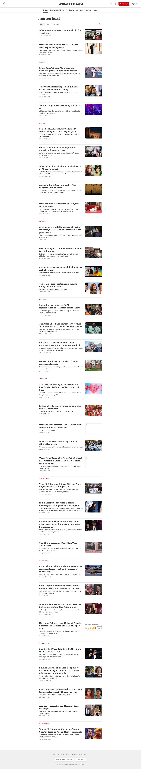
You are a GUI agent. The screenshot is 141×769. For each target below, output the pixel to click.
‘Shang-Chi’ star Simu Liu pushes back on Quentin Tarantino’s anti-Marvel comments (60, 730)
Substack (60, 765)
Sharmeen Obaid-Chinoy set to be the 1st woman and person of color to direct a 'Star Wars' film (61, 349)
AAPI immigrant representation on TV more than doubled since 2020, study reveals (60, 690)
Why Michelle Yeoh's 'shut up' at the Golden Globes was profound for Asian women (60, 605)
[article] (70, 34)
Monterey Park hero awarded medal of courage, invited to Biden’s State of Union (59, 549)
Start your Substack (65, 759)
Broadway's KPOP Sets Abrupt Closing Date (54, 695)
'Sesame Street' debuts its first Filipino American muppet (59, 273)
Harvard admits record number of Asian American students (58, 362)
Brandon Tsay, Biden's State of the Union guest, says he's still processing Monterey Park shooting (59, 524)
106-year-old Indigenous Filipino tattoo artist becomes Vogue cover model (61, 368)
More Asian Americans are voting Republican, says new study (61, 447)
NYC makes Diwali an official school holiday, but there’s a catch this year (59, 135)
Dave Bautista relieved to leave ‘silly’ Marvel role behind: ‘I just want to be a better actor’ (60, 632)
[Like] (40, 38)
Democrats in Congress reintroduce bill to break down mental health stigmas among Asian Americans (58, 210)
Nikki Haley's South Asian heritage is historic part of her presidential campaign (59, 504)
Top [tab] (48, 24)
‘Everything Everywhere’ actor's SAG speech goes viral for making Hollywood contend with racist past (61, 461)
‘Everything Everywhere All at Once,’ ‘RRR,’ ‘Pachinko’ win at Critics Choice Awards (60, 592)
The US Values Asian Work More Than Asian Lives (58, 544)
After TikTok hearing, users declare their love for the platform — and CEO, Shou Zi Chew (59, 387)
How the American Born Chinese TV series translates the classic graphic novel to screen (59, 655)
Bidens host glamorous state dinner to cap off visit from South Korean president (59, 312)
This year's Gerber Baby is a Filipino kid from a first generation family (59, 88)
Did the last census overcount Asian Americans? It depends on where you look (59, 343)
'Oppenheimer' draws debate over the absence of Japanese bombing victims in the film (60, 74)
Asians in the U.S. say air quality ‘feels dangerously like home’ (58, 186)
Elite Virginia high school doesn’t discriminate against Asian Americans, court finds (60, 236)
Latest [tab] (42, 24)
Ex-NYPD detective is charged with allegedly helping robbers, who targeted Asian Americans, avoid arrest (60, 173)
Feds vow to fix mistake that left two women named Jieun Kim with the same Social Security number (59, 490)
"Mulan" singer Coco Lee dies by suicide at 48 (59, 106)
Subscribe (124, 4)
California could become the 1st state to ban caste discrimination (56, 412)
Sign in (134, 4)
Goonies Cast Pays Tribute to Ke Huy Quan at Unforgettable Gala (60, 650)
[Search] (111, 4)
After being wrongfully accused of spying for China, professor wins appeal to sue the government (60, 230)
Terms (74, 754)
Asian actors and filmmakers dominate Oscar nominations (60, 574)
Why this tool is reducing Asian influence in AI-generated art (60, 167)
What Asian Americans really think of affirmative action (58, 442)
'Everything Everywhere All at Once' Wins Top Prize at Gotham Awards (58, 712)
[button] (45, 10)
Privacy (68, 754)
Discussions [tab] (55, 24)
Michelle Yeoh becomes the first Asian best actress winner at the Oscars (60, 426)
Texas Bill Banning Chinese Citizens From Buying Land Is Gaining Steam (60, 485)
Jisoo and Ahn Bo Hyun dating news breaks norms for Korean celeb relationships (61, 51)
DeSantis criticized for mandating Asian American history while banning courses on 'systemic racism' (59, 255)
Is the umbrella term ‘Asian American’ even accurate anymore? (60, 407)
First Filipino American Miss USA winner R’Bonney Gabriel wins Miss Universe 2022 (60, 587)
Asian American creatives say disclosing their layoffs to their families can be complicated (60, 531)
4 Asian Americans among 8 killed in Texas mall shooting (60, 268)
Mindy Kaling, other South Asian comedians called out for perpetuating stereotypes (59, 677)
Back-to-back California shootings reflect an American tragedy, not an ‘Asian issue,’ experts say (60, 569)
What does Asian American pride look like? (60, 30)
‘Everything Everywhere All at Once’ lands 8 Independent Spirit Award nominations (59, 736)
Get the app (80, 759)
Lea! (49, 35)
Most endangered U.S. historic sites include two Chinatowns (60, 249)
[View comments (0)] (54, 38)
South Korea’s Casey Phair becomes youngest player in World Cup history (58, 69)
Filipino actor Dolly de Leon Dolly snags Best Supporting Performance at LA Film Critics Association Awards (59, 670)
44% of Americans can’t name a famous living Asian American (58, 285)
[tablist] (49, 24)
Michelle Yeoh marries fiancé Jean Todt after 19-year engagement (58, 46)
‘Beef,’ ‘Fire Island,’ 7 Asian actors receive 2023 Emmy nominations (58, 93)
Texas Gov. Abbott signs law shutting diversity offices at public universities (59, 154)
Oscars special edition (47, 430)
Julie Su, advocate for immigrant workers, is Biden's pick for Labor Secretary (60, 467)
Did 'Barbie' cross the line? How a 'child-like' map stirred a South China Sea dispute (59, 112)
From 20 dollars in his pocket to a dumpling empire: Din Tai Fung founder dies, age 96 (60, 394)
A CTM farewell (44, 33)
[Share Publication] (116, 4)
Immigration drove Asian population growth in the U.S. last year (57, 148)
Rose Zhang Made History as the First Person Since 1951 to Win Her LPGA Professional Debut (60, 191)
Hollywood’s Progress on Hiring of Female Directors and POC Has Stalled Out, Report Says (60, 626)
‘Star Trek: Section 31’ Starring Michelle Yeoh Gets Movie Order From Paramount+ (59, 330)
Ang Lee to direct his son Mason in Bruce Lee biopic (59, 707)
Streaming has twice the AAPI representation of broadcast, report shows (59, 306)
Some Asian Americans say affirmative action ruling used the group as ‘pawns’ (58, 130)
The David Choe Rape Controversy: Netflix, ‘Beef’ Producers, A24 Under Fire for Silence (60, 325)
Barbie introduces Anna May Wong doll (53, 289)
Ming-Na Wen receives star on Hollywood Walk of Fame (60, 205)
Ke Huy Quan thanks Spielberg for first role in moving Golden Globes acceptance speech (61, 611)
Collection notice (83, 754)
